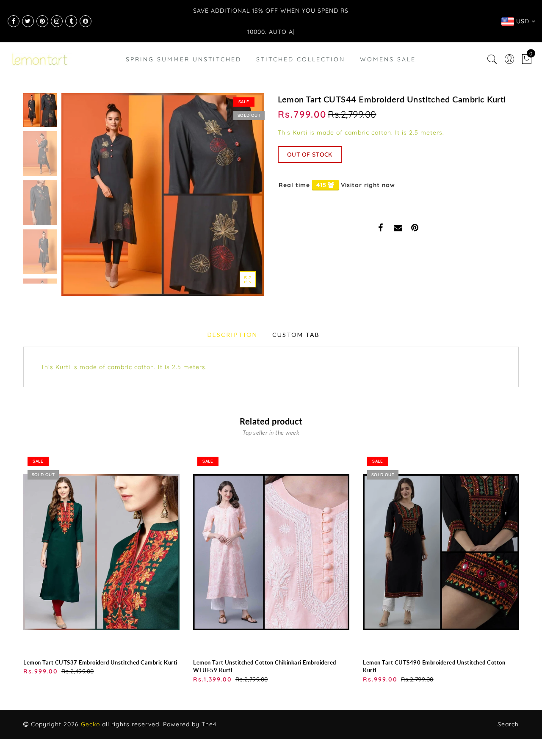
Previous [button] (76, 199)
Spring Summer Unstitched (183, 59)
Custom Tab (296, 334)
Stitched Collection (300, 59)
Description (232, 334)
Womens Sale (388, 59)
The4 (209, 724)
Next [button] (238, 199)
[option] (162, 194)
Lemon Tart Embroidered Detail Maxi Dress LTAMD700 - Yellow (91, 701)
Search (508, 724)
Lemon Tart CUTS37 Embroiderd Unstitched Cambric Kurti (100, 662)
